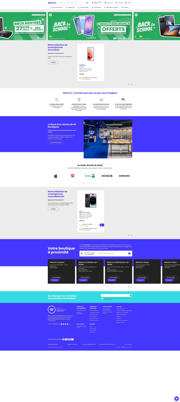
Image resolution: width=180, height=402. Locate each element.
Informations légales (72, 344)
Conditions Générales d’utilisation (107, 344)
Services (126, 7)
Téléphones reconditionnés (81, 307)
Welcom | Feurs (170, 262)
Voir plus (53, 62)
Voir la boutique (56, 277)
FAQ (90, 326)
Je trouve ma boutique (56, 142)
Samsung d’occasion (94, 312)
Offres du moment (57, 7)
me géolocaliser (90, 254)
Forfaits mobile (84, 7)
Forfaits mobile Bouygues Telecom (107, 309)
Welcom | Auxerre (57, 262)
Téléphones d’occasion (93, 307)
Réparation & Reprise (112, 7)
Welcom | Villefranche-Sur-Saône (118, 263)
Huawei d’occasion (94, 318)
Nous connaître (93, 330)
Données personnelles (53, 344)
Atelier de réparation (120, 308)
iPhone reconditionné (81, 310)
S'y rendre (54, 280)
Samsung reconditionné (80, 313)
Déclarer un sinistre (120, 322)
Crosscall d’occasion (94, 320)
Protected (118, 316)
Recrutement (92, 332)
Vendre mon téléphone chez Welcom (124, 310)
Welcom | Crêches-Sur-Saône (88, 263)
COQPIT (123, 347)
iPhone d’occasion (94, 310)
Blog (70, 324)
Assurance (118, 318)
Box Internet (97, 7)
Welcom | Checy (142, 262)
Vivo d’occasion (93, 316)
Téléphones (71, 7)
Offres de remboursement (121, 320)
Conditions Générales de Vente (89, 344)
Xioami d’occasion (94, 314)
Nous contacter (93, 328)
